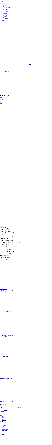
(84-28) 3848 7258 (18, 406)
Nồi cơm (4, 12)
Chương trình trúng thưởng (6, 7)
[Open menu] (0, 100)
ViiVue (13, 442)
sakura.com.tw (5, 410)
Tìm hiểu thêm (2, 97)
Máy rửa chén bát (5, 11)
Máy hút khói (5, 10)
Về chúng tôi (3, 4)
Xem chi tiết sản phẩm (6, 290)
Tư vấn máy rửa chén (6, 17)
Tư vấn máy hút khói (5, 18)
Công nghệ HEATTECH (6, 13)
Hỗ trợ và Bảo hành (4, 14)
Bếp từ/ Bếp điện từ (5, 9)
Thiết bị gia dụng (4, 420)
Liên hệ (3, 20)
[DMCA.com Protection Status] (6, 441)
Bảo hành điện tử (5, 15)
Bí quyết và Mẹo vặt (4, 16)
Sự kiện (4, 6)
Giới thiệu (4, 5)
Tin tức (3, 423)
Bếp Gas (3, 417)
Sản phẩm (3, 8)
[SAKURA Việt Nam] (3, 3)
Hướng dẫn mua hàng (4, 426)
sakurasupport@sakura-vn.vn (19, 407)
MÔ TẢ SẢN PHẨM (3, 226)
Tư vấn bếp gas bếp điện (5, 429)
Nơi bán (3, 19)
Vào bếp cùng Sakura (4, 431)
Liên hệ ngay (1, 99)
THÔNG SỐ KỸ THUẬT (3, 227)
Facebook (3, 434)
